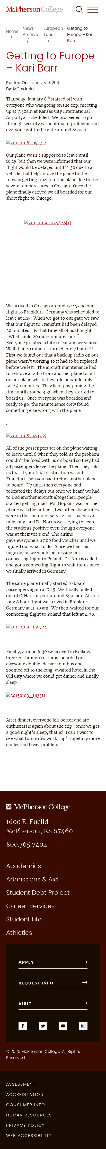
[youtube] (63, 1025)
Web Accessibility (29, 1136)
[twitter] (43, 1025)
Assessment (21, 1084)
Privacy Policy (25, 1125)
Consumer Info (25, 1105)
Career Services (30, 906)
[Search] (79, 10)
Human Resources (29, 1115)
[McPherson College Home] (34, 9)
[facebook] (23, 1025)
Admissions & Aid (32, 880)
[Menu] (92, 10)
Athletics (19, 933)
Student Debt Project (38, 893)
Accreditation (25, 1095)
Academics (23, 866)
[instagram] (83, 1025)
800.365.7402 (26, 845)
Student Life (24, 920)
